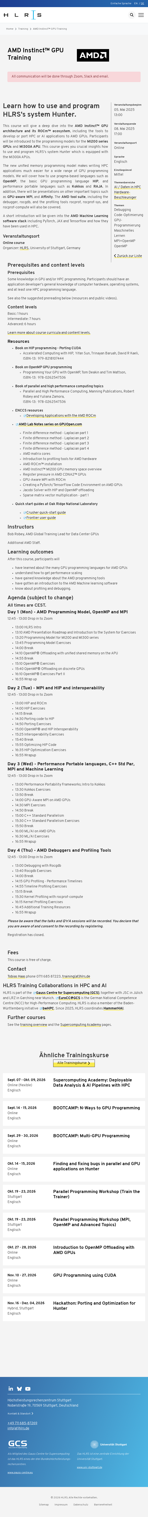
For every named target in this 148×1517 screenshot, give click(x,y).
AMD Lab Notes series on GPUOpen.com (50, 424)
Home (9, 29)
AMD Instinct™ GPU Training (50, 29)
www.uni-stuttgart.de (89, 1467)
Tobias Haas (16, 976)
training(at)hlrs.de (76, 976)
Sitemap (44, 1504)
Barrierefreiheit (103, 1504)
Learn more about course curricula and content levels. (49, 333)
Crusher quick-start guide (46, 513)
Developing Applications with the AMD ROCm (61, 416)
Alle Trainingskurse (72, 1063)
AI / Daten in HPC (127, 187)
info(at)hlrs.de (18, 1428)
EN (136, 3)
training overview (33, 1025)
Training (23, 29)
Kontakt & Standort (19, 1413)
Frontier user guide (41, 518)
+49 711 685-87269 (22, 1423)
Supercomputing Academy (80, 1025)
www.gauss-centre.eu (20, 1472)
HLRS (24, 248)
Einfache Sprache (121, 3)
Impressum (61, 1504)
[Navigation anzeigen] (141, 15)
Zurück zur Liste (129, 256)
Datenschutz (80, 1504)
